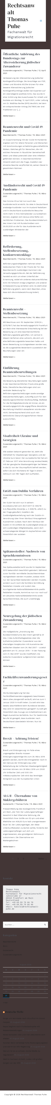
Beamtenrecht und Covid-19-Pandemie (23, 129)
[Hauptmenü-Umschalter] (41, 20)
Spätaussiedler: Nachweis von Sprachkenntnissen (24, 553)
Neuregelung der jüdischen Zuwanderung (22, 618)
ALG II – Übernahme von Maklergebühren (20, 798)
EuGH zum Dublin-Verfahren (23, 491)
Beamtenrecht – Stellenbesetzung (15, 311)
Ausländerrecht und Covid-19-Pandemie (24, 187)
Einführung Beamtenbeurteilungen (19, 370)
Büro (5, 946)
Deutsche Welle (14, 1012)
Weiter (42, 858)
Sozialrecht (8, 804)
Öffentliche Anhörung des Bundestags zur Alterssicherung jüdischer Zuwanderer (21, 60)
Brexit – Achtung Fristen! (21, 738)
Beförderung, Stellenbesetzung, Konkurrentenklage (17, 250)
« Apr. (5, 1002)
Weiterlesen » (9, 116)
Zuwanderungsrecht (12, 70)
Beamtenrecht (9, 135)
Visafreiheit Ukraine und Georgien (20, 438)
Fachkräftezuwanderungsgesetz (25, 679)
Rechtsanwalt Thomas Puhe (21, 15)
